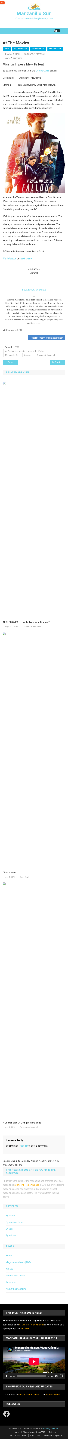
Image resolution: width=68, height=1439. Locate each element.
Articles (9, 1269)
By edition (11, 1235)
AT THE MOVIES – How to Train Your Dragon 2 (26, 622)
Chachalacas (9, 872)
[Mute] (56, 1376)
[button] (34, 153)
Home (9, 1255)
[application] (34, 1361)
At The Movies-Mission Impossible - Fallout (25, 351)
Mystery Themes (50, 1429)
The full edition (9, 258)
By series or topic (14, 1222)
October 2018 (55, 49)
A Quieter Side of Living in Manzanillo (22, 1122)
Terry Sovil (24, 877)
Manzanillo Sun (34, 13)
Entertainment (38, 49)
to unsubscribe (53, 1394)
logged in (23, 1146)
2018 (7, 49)
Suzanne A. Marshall (34, 54)
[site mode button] (57, 30)
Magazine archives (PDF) (18, 1262)
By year (9, 1229)
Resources (11, 1282)
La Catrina (57, 362)
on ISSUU (25, 1328)
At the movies (20, 49)
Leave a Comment (13, 58)
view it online (25, 258)
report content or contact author (47, 338)
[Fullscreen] (61, 1376)
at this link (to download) (26, 1185)
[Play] (6, 1376)
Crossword (13, 362)
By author (10, 1215)
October (28, 355)
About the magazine (16, 1289)
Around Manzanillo (15, 1275)
